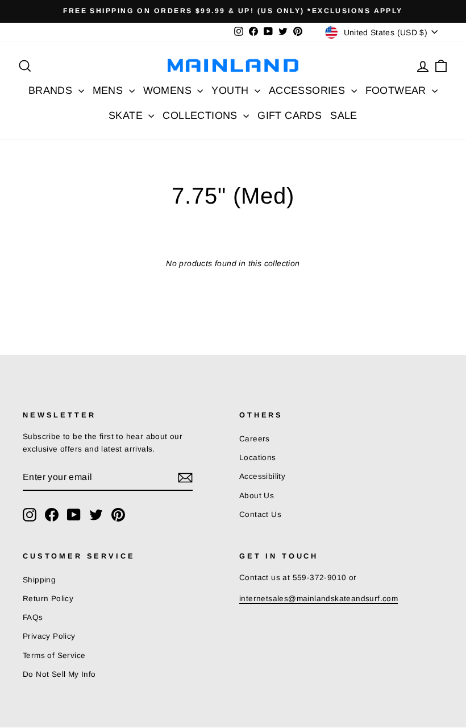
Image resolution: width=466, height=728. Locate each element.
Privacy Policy (49, 636)
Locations (257, 457)
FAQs (33, 617)
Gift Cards (289, 115)
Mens (109, 90)
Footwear (397, 90)
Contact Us (260, 514)
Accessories (308, 90)
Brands (52, 90)
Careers (254, 439)
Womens (169, 90)
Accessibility (262, 476)
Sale (343, 115)
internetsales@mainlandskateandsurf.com (318, 598)
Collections (201, 115)
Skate (127, 115)
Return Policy (48, 598)
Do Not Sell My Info (59, 674)
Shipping (39, 580)
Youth (231, 90)
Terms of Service (54, 655)
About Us (256, 495)
